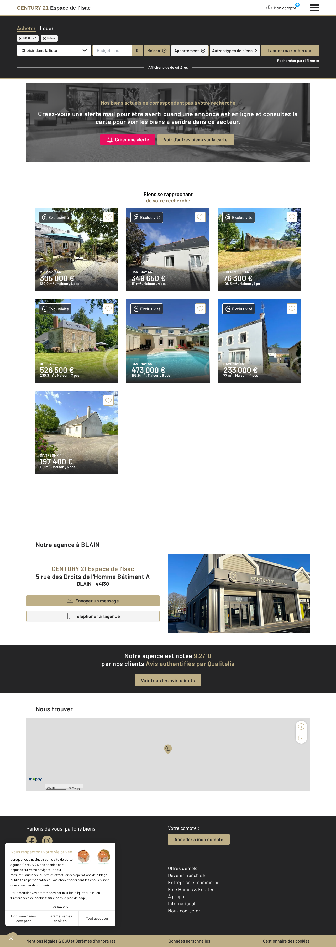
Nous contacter (184, 910)
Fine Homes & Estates (191, 889)
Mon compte (285, 7)
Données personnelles (189, 940)
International (181, 903)
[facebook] (31, 841)
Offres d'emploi (183, 868)
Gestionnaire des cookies (286, 940)
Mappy (76, 788)
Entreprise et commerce (193, 882)
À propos (177, 896)
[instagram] (47, 841)
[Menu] (314, 7)
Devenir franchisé (186, 875)
